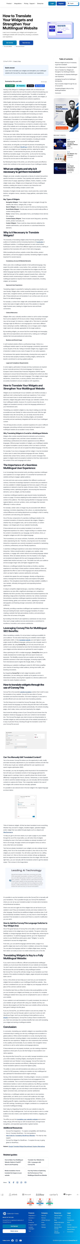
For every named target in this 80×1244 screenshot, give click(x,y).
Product (9, 3)
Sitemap (43, 1227)
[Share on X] (9, 1182)
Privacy (69, 1215)
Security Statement (72, 1227)
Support (32, 3)
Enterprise (40, 3)
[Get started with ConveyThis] (66, 115)
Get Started (14, 1226)
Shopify (5, 1017)
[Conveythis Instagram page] (16, 1240)
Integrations (17, 3)
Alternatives (57, 1225)
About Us (43, 1215)
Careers (43, 1225)
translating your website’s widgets (27, 1119)
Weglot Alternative (59, 1222)
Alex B (16, 61)
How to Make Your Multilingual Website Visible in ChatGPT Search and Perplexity (14, 1162)
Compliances (70, 1220)
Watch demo (14, 1231)
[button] (72, 3)
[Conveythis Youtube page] (20, 1240)
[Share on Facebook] (13, 1182)
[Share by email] (25, 1182)
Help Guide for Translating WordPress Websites (20, 1135)
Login (52, 3)
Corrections (70, 1231)
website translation (26, 692)
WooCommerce (8, 832)
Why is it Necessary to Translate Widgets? (66, 67)
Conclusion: (58, 93)
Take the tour (26, 43)
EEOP (68, 1222)
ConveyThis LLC (73, 1240)
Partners (43, 1218)
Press (42, 1222)
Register (61, 3)
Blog (19, 61)
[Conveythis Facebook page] (12, 1240)
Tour (29, 1231)
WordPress (23, 147)
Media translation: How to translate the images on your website (13, 1173)
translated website (24, 640)
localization (40, 242)
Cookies (69, 1225)
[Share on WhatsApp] (21, 1182)
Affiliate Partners (45, 1220)
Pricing (26, 3)
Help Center (57, 1218)
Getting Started (58, 1215)
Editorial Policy (71, 1229)
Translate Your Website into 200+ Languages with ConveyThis (36, 1162)
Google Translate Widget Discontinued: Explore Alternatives (27, 1146)
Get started (9, 43)
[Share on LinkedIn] (17, 1182)
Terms (68, 1218)
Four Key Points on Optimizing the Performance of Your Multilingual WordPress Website (37, 1173)
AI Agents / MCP (32, 1225)
